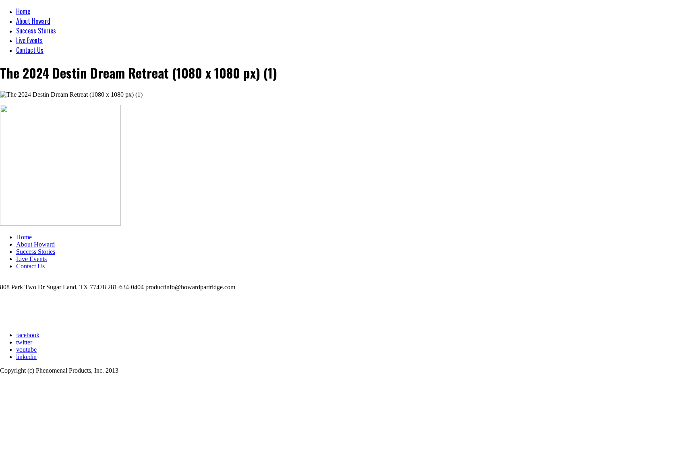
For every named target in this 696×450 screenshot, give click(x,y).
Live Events (29, 40)
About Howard (33, 21)
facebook (27, 335)
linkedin (26, 356)
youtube (26, 349)
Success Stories (36, 30)
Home (23, 11)
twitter (24, 342)
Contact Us (30, 50)
